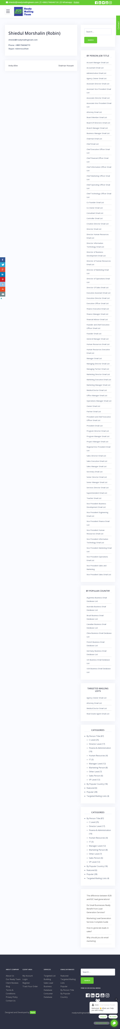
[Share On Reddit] (2, 284)
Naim (32, 1012)
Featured (90, 788)
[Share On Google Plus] (2, 269)
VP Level (92, 779)
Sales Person (94, 775)
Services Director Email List (98, 487)
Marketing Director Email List (98, 374)
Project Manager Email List (97, 441)
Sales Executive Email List (97, 461)
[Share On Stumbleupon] (2, 289)
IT (90, 759)
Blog (8, 986)
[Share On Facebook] (2, 259)
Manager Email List (94, 358)
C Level (92, 740)
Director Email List (94, 229)
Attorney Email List (94, 112)
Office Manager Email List (97, 395)
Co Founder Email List (95, 202)
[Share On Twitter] (2, 264)
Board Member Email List (97, 117)
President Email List (95, 425)
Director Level (95, 744)
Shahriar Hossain (66, 65)
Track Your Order (30, 986)
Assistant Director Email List (98, 83)
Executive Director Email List (98, 298)
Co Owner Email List (95, 208)
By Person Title (93, 736)
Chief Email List (93, 144)
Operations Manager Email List (99, 401)
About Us (10, 975)
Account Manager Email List (98, 62)
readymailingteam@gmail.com (85, 1012)
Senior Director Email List (97, 477)
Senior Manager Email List (97, 482)
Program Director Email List (98, 431)
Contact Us (10, 1000)
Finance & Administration (100, 748)
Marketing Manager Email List (98, 385)
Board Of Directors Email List (98, 123)
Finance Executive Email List (98, 309)
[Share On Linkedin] (2, 274)
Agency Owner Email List (97, 78)
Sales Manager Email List (97, 466)
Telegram (103, 1017)
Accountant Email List (95, 68)
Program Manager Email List (98, 436)
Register (26, 983)
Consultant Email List (95, 213)
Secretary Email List (95, 471)
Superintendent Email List (97, 493)
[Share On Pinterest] (2, 279)
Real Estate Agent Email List (98, 714)
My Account (27, 975)
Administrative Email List (96, 73)
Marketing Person (97, 767)
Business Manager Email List (98, 133)
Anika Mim (13, 65)
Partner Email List (94, 411)
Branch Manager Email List (97, 128)
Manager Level (95, 763)
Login (25, 979)
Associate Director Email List (98, 98)
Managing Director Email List (98, 363)
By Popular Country (95, 784)
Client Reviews (12, 983)
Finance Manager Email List (97, 314)
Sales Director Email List (96, 456)
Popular (90, 792)
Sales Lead (48, 983)
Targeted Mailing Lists (96, 796)
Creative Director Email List (98, 224)
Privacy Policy (12, 997)
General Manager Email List (98, 339)
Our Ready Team (13, 979)
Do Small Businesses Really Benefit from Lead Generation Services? (98, 909)
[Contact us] (2, 294)
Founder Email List (94, 333)
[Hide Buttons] (1, 298)
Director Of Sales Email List (98, 287)
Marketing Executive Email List (99, 379)
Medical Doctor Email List (97, 390)
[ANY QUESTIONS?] (114, 1023)
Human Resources (97, 755)
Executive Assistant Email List (99, 293)
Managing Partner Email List (98, 369)
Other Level (94, 771)
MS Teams (113, 1017)
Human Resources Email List (98, 344)
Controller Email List (95, 218)
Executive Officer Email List (98, 303)
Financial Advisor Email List (97, 319)
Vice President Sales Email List (99, 574)
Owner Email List (93, 406)
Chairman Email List (94, 138)
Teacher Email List (94, 498)
